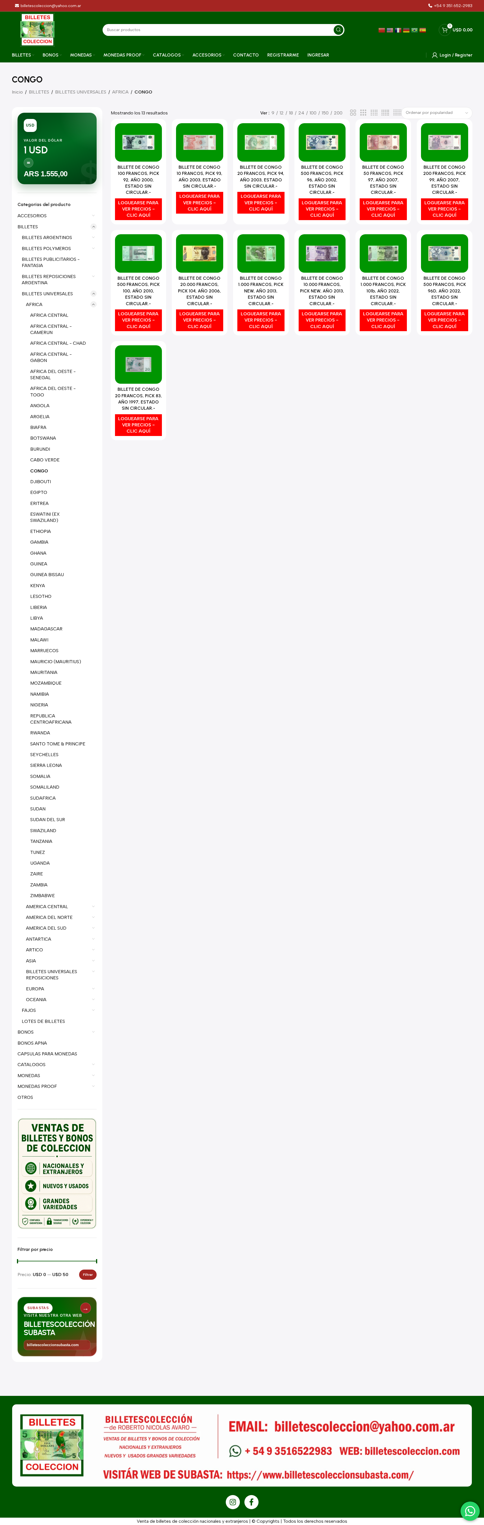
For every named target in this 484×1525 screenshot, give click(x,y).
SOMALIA (40, 776)
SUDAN (37, 809)
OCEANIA (36, 999)
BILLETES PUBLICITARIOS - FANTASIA (51, 262)
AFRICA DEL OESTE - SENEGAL (53, 374)
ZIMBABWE (42, 895)
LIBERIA (38, 607)
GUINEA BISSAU (47, 574)
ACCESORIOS (32, 215)
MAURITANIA (43, 672)
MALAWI (39, 640)
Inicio (17, 92)
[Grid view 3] (363, 113)
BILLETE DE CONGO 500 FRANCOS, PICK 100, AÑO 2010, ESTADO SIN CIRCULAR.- (138, 291)
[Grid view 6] (397, 113)
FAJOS (29, 1010)
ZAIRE (36, 874)
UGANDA (40, 863)
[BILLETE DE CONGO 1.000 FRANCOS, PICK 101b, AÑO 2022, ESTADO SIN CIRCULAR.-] (383, 253)
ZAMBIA (38, 885)
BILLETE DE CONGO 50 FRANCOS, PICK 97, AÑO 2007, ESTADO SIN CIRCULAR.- (383, 179)
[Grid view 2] (353, 113)
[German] (407, 29)
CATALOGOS (31, 1064)
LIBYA (36, 618)
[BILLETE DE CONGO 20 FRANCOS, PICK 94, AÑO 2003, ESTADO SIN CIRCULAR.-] (261, 142)
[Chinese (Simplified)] (382, 29)
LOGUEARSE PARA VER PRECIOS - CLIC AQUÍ (138, 209)
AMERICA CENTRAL (47, 906)
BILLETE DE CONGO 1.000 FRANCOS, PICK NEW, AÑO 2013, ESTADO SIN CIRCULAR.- (260, 291)
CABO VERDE (45, 460)
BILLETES (39, 92)
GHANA (38, 553)
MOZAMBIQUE (46, 683)
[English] (391, 29)
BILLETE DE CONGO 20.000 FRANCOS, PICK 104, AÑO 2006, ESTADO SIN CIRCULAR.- (199, 291)
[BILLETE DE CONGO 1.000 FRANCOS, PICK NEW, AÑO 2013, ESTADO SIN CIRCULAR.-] (261, 253)
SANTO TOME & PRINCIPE (57, 744)
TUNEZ (37, 852)
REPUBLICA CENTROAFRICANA (50, 719)
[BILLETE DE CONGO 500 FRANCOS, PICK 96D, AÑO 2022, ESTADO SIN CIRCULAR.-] (444, 253)
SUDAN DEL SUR (47, 819)
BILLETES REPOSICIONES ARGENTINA (49, 279)
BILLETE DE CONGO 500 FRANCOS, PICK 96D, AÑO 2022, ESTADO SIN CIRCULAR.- (444, 291)
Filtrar (88, 1275)
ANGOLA (39, 405)
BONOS (26, 1032)
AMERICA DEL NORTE (49, 917)
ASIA (31, 961)
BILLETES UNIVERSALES (80, 92)
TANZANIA (41, 841)
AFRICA (120, 92)
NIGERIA (39, 705)
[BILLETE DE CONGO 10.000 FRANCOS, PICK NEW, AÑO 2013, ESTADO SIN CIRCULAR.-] (322, 253)
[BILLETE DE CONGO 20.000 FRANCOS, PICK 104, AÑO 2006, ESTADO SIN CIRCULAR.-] (199, 253)
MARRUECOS (44, 650)
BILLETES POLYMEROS (46, 248)
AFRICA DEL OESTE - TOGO (53, 391)
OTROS (25, 1097)
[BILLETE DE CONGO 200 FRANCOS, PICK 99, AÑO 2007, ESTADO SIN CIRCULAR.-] (444, 142)
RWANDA (40, 733)
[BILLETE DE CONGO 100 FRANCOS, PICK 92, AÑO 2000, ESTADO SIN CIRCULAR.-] (138, 142)
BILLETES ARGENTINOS (47, 237)
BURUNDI (40, 449)
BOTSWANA (43, 438)
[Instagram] (233, 1502)
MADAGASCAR (46, 629)
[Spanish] (423, 29)
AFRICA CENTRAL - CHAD (58, 343)
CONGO (39, 471)
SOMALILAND (44, 787)
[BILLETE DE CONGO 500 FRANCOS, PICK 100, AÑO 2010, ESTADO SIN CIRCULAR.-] (138, 253)
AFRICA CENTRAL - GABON (51, 357)
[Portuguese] (415, 29)
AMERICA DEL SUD (46, 928)
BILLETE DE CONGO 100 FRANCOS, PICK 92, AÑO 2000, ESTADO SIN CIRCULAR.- (138, 179)
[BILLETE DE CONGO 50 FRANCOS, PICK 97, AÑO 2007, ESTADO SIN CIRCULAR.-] (383, 142)
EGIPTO (38, 492)
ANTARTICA (38, 939)
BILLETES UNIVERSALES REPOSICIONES (51, 974)
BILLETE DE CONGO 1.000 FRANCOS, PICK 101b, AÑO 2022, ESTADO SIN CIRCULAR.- (383, 291)
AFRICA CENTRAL (49, 315)
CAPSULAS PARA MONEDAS (47, 1054)
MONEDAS (29, 1075)
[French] (399, 29)
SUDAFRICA (43, 798)
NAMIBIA (39, 694)
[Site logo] (37, 29)
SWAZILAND (43, 830)
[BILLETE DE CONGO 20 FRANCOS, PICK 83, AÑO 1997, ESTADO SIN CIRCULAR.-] (138, 364)
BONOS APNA (32, 1043)
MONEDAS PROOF (37, 1086)
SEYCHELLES (44, 754)
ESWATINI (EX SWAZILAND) (45, 517)
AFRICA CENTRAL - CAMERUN (51, 329)
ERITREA (39, 503)
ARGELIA (39, 416)
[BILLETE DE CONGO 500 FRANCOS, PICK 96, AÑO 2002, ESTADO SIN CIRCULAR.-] (322, 142)
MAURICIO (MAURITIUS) (55, 661)
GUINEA (38, 564)
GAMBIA (39, 542)
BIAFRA (38, 427)
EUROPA (35, 989)
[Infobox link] (450, 6)
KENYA (37, 585)
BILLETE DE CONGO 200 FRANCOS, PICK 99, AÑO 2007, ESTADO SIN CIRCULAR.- (444, 179)
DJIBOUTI (40, 481)
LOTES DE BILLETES (43, 1021)
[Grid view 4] (374, 113)
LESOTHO (40, 596)
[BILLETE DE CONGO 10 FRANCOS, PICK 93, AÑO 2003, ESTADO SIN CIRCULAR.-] (199, 142)
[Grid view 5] (385, 113)
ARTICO (34, 950)
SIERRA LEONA (46, 765)
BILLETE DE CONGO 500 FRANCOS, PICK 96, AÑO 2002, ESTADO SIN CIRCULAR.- (322, 179)
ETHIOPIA (40, 531)
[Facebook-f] (251, 1502)
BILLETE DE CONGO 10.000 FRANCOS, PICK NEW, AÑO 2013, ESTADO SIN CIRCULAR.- (322, 291)
